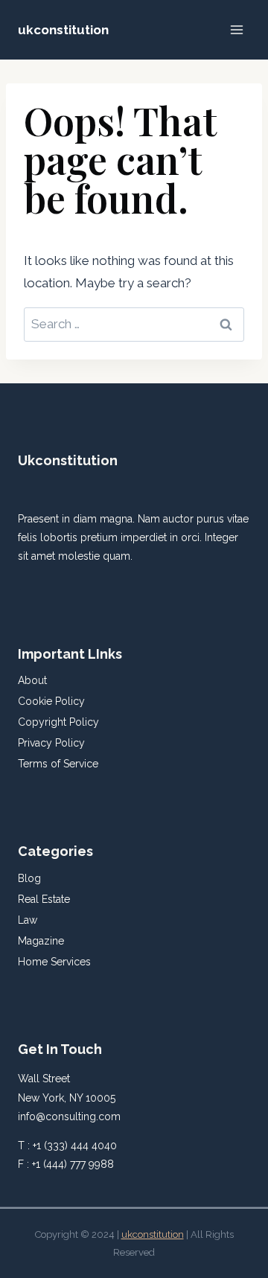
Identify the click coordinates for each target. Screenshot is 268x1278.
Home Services (54, 962)
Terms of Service (58, 764)
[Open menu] (236, 29)
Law (27, 920)
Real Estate (44, 899)
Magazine (41, 941)
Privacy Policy (51, 743)
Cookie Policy (51, 701)
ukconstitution (152, 1234)
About (32, 680)
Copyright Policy (58, 722)
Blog (29, 878)
